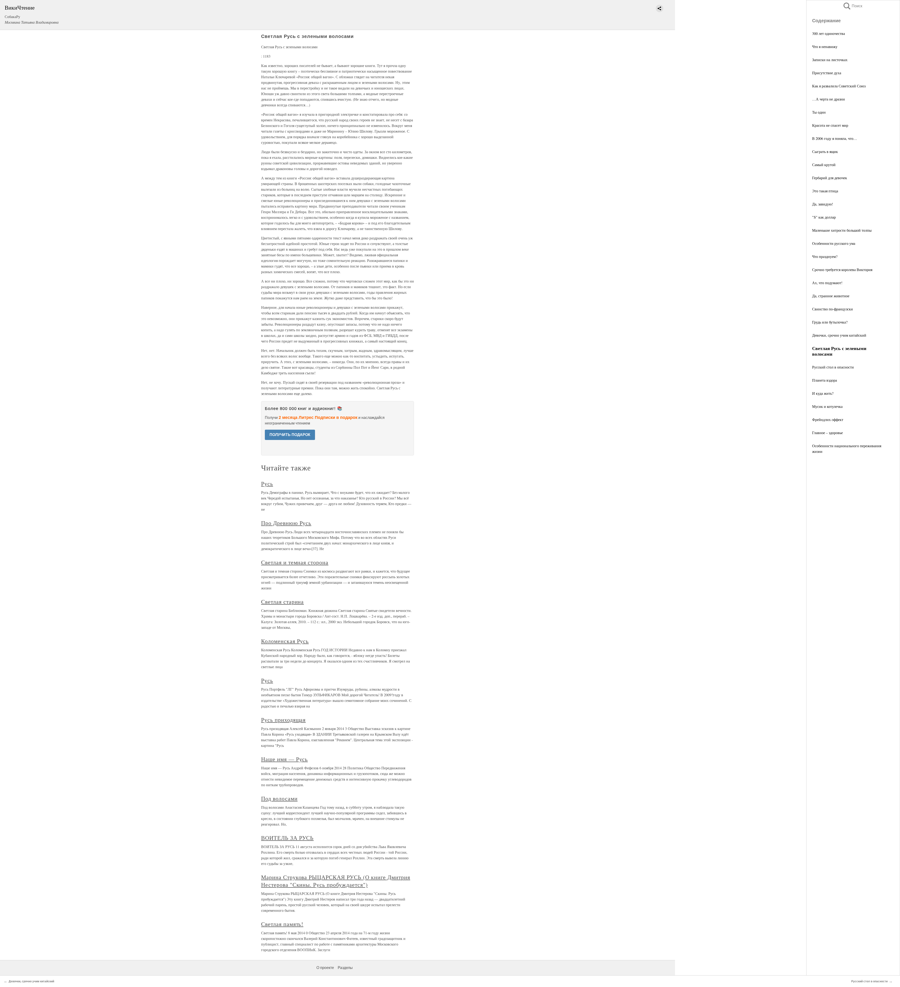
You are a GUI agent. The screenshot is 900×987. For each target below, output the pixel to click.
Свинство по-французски (832, 308)
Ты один (819, 112)
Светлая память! (282, 924)
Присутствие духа (826, 72)
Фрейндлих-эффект (827, 419)
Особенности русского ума (833, 243)
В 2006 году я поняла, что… (834, 138)
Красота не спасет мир (830, 125)
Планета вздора (824, 380)
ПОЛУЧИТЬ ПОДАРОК (290, 435)
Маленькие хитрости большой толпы (842, 230)
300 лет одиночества (828, 33)
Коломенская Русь (285, 641)
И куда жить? (822, 393)
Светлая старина (282, 601)
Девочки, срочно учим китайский (839, 335)
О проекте (325, 968)
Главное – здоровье (827, 432)
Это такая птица (825, 190)
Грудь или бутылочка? (830, 322)
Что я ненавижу (824, 46)
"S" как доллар (824, 217)
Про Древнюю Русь (286, 523)
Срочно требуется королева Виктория (842, 269)
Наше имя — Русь (284, 759)
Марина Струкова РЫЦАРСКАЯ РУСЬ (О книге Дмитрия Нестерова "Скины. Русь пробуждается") (335, 880)
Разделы (345, 968)
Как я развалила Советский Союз (839, 85)
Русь (267, 483)
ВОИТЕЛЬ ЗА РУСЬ (287, 838)
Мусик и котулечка (827, 406)
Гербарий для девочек (829, 177)
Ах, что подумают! (827, 282)
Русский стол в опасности (833, 367)
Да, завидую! (822, 203)
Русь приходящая (283, 719)
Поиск (852, 6)
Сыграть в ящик (825, 151)
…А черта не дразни (828, 99)
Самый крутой (824, 164)
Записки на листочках (830, 59)
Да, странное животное (830, 295)
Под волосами (279, 798)
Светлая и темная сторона (294, 562)
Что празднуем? (824, 256)
